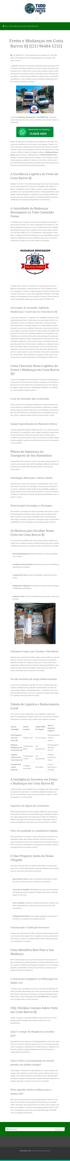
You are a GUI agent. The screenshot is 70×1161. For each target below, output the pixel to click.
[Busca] (35, 16)
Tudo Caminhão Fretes (25, 1151)
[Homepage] (35, 8)
